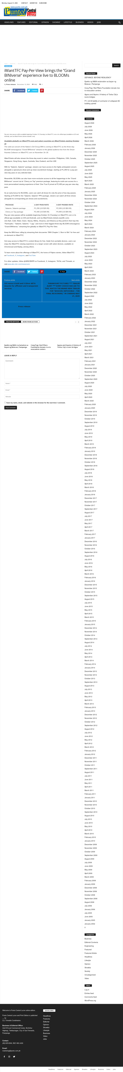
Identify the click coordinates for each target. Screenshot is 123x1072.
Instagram (21, 255)
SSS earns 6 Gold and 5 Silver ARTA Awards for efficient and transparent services (21, 286)
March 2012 (89, 747)
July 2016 (88, 559)
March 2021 (89, 357)
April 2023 (88, 267)
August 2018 (89, 469)
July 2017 (88, 516)
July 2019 (88, 429)
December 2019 (91, 411)
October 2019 (90, 418)
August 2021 (89, 339)
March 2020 (89, 400)
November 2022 (91, 285)
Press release (11, 84)
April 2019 (88, 440)
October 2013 (90, 678)
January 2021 (90, 364)
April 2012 (88, 743)
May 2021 (88, 350)
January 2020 (90, 408)
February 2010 (90, 837)
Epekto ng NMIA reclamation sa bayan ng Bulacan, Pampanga (16, 346)
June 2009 (89, 866)
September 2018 (91, 465)
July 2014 (88, 646)
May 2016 (88, 566)
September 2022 (91, 292)
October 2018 (90, 462)
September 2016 (91, 552)
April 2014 (88, 657)
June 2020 (89, 390)
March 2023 (89, 271)
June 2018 (89, 476)
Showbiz (88, 967)
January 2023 (90, 278)
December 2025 (91, 152)
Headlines (12, 63)
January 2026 (90, 148)
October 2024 (90, 202)
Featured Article (91, 953)
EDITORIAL (33, 22)
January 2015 (90, 624)
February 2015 (90, 621)
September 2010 (91, 812)
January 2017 (90, 538)
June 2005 (89, 916)
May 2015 (88, 610)
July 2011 (88, 776)
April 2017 (88, 527)
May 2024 (88, 220)
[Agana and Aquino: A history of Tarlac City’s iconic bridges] (69, 334)
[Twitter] (14, 1057)
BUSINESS (80, 22)
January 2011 (90, 797)
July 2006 (88, 905)
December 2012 (91, 714)
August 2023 (89, 253)
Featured (88, 949)
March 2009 (89, 877)
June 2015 (89, 606)
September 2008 (91, 898)
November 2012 (91, 718)
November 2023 (91, 242)
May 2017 (88, 523)
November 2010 (91, 804)
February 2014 (90, 664)
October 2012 (90, 722)
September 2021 (91, 336)
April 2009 (88, 873)
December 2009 (91, 844)
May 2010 (88, 826)
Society (87, 971)
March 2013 (89, 703)
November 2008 (91, 891)
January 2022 (90, 321)
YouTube (32, 255)
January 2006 (90, 909)
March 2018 (89, 487)
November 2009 (91, 848)
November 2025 (91, 155)
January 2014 (90, 667)
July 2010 (88, 819)
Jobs (45, 1039)
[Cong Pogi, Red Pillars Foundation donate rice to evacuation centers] (43, 334)
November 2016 (91, 545)
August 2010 (89, 815)
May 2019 (88, 437)
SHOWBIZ (56, 22)
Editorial (46, 1021)
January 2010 (90, 841)
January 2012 (90, 754)
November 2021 (91, 328)
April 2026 (88, 137)
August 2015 (89, 599)
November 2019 (91, 415)
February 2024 (90, 231)
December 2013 (91, 671)
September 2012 (91, 725)
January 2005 (90, 920)
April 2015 (88, 613)
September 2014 (91, 639)
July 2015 (88, 602)
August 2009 (89, 859)
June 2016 (89, 563)
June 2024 (89, 216)
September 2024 (91, 206)
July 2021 (88, 343)
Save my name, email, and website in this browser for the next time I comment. (35, 403)
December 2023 (91, 238)
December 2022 (91, 281)
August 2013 (89, 685)
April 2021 (88, 354)
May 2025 (88, 177)
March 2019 (89, 444)
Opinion (87, 964)
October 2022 (90, 289)
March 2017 (89, 530)
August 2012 (89, 729)
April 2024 (88, 224)
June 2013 (89, 693)
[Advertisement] (61, 43)
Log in (87, 989)
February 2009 (90, 880)
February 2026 (90, 144)
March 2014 (89, 660)
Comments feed (91, 997)
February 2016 (90, 577)
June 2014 (89, 649)
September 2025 (91, 162)
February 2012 (90, 750)
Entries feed (89, 993)
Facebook (10, 255)
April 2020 (88, 397)
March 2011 (89, 790)
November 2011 (91, 761)
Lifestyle (88, 960)
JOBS (99, 22)
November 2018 (91, 458)
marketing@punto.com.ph (11, 1051)
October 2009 (90, 851)
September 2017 (91, 509)
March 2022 (89, 314)
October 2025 (90, 159)
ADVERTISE (33, 3)
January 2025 (90, 191)
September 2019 (91, 422)
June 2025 (89, 173)
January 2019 (90, 451)
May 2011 (88, 783)
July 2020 (88, 386)
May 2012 (88, 740)
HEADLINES (9, 22)
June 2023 (89, 260)
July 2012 (88, 732)
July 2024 (88, 213)
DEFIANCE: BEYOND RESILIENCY (98, 77)
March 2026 (89, 141)
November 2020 (91, 372)
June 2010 (89, 823)
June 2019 (89, 433)
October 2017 (90, 505)
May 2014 (88, 653)
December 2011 (91, 758)
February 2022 (90, 317)
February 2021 (90, 361)
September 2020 (91, 379)
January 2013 (90, 711)
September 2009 (91, 855)
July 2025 (88, 170)
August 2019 (89, 426)
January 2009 (90, 884)
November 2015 (91, 588)
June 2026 (89, 130)
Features (46, 1019)
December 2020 (91, 368)
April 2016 (88, 570)
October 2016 (90, 548)
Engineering (89, 946)
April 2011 (88, 786)
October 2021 (90, 332)
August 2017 (89, 512)
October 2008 (90, 895)
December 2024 (91, 195)
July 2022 (88, 299)
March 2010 (89, 833)
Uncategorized (90, 975)
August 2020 (89, 382)
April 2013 (88, 700)
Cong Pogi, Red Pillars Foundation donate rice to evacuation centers (41, 347)
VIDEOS (90, 22)
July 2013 (88, 689)
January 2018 (90, 494)
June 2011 (89, 779)
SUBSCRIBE (43, 3)
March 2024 (89, 227)
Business (88, 938)
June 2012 (89, 736)
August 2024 (89, 209)
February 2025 (90, 188)
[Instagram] (9, 1057)
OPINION (45, 22)
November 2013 (91, 675)
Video (87, 978)
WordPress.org (90, 1000)
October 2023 (90, 245)
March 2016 (89, 574)
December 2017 (91, 498)
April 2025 (88, 180)
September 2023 (91, 249)
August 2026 (89, 123)
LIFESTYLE (68, 22)
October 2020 (90, 375)
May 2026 (88, 134)
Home (6, 63)
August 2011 (89, 772)
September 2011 (91, 768)
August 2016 (89, 556)
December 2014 (91, 628)
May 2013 (88, 696)
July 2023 (88, 256)
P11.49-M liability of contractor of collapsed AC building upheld (102, 102)
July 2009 (88, 862)
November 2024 (91, 198)
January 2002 (90, 924)
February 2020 (90, 404)
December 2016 (91, 541)
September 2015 (91, 595)
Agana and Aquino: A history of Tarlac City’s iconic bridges (69, 346)
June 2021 (89, 346)
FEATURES (21, 22)
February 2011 (90, 794)
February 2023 (90, 274)
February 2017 (90, 534)
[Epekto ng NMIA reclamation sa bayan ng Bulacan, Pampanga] (16, 334)
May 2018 (88, 480)
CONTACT (24, 3)
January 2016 (90, 581)
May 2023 (88, 263)
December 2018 (91, 455)
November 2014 (91, 631)
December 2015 (91, 584)
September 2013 (91, 682)
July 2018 (88, 473)
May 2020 (88, 393)
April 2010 (88, 830)
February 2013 (90, 707)
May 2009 (88, 869)
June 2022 (89, 303)
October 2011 (90, 765)
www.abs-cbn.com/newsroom (19, 264)
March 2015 (89, 617)
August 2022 (89, 296)
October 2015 (90, 592)
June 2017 (89, 520)
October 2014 (90, 635)
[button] (119, 22)
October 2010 (90, 808)
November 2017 (91, 501)
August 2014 (89, 642)
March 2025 (89, 184)
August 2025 (89, 166)
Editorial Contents (91, 942)
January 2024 (90, 235)
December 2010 (91, 801)
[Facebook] (4, 1057)
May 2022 (88, 307)
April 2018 (88, 483)
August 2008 (89, 902)
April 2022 (88, 310)
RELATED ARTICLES (12, 322)
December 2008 (91, 887)
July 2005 (88, 913)
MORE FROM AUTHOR (30, 322)
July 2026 (88, 126)
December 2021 (91, 325)
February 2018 (90, 491)
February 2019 (90, 447)
